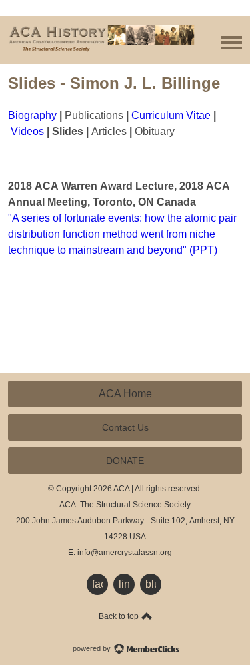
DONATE (125, 460)
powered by (93, 648)
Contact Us (125, 427)
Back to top (120, 616)
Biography (32, 115)
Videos (27, 131)
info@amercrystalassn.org (124, 552)
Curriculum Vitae (171, 115)
